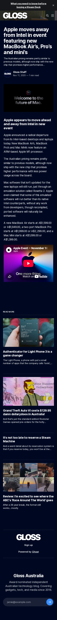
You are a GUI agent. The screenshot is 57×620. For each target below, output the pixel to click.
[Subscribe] (49, 602)
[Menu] (52, 15)
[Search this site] (47, 15)
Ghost (35, 551)
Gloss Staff (19, 72)
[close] (53, 5)
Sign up (28, 545)
